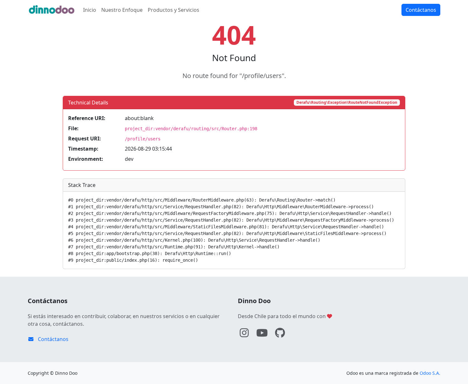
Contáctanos (421, 9)
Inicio (89, 9)
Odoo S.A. (430, 373)
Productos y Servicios (173, 9)
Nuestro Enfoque (122, 9)
